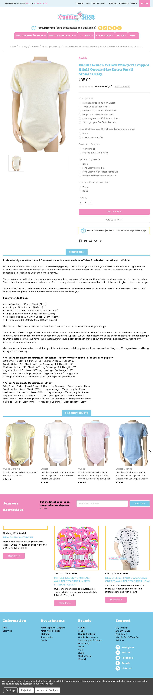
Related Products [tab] (76, 413)
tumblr (126, 663)
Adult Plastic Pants (61, 35)
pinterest (127, 668)
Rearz (81, 646)
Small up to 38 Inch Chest (95, 106)
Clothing (85, 35)
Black (85, 190)
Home (13, 46)
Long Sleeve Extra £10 (93, 167)
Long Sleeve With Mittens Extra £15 (100, 171)
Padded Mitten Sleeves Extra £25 (99, 175)
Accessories (103, 35)
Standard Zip (89, 148)
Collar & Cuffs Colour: (94, 182)
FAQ (28, 3)
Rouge (81, 630)
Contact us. (41, 3)
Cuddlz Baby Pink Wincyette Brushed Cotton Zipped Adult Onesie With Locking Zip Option (94, 475)
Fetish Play (83, 643)
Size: (86, 98)
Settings (10, 690)
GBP (133, 3)
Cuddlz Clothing (86, 633)
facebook (127, 657)
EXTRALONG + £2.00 (92, 137)
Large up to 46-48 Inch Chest (98, 114)
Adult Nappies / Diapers (30, 35)
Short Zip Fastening (51, 46)
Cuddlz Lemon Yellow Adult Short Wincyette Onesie (20, 474)
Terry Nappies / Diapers (90, 640)
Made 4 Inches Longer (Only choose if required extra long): (107, 129)
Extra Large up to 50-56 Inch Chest (100, 118)
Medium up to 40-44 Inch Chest (99, 110)
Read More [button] (14, 555)
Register (124, 3)
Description (76, 252)
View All (82, 659)
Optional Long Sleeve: (89, 159)
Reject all (26, 690)
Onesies (35, 46)
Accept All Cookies (47, 690)
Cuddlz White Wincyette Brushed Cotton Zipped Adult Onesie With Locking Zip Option (58, 475)
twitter (126, 652)
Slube (81, 652)
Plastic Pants (84, 656)
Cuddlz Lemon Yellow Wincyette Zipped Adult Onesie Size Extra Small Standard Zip (103, 46)
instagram (128, 647)
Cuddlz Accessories (88, 637)
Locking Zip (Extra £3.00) (95, 152)
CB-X (81, 649)
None (85, 133)
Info (132, 35)
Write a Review (122, 86)
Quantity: (83, 197)
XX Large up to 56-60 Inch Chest (99, 122)
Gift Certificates (95, 3)
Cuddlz (81, 627)
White (85, 187)
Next (150, 452)
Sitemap (7, 630)
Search (79, 3)
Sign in (112, 3)
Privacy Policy (46, 683)
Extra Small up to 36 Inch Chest (98, 102)
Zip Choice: (89, 144)
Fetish (120, 35)
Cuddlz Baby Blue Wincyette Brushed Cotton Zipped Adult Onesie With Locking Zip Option (132, 475)
